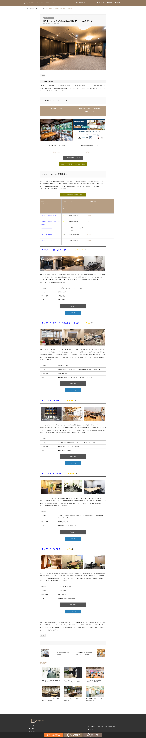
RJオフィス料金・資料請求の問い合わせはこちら (73, 194)
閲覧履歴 (110, 2)
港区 (99, 726)
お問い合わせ (101, 2)
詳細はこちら (56, 152)
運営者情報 (33, 731)
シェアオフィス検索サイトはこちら (73, 157)
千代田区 (110, 726)
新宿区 (114, 726)
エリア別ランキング (81, 2)
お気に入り (118, 2)
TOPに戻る (73, 312)
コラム (92, 2)
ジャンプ (89, 215)
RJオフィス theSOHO (51, 400)
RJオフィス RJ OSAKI (51, 473)
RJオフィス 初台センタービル (54, 250)
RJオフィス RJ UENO (51, 549)
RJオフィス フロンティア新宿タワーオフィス (60, 323)
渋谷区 (102, 726)
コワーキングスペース (48, 17)
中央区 (106, 726)
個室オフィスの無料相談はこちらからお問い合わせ (73, 164)
